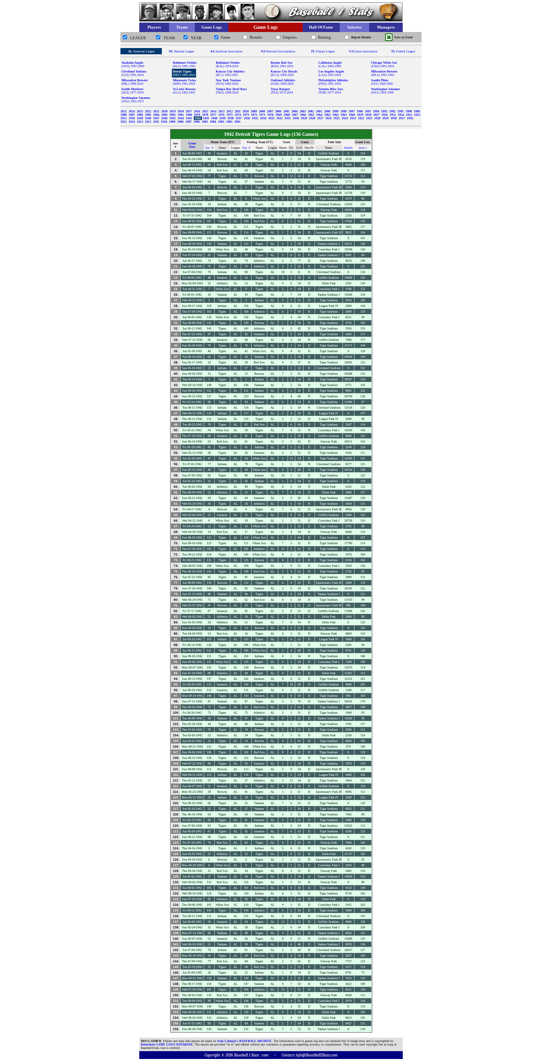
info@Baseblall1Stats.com (316, 1055)
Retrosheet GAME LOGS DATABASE (167, 1044)
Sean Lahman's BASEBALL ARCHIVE (244, 1041)
